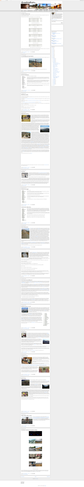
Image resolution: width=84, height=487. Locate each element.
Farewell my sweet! (55, 74)
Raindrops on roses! (24, 94)
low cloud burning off (30, 100)
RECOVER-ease (22, 243)
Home (35, 476)
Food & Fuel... (56, 10)
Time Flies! (23, 171)
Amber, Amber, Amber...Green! (26, 415)
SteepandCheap (28, 98)
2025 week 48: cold (54, 36)
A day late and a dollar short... (26, 207)
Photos (23, 474)
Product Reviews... (46, 10)
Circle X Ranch (36, 384)
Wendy (36, 365)
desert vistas (38, 100)
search (28, 289)
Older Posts (48, 476)
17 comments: (28, 70)
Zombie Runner (32, 98)
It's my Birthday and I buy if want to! (27, 56)
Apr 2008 (54, 81)
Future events (24, 328)
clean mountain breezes (34, 100)
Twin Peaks (35, 344)
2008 (53, 57)
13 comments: (28, 327)
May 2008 (54, 80)
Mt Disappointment (33, 322)
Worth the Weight (24, 205)
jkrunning (36, 417)
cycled (48, 333)
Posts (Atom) (37, 478)
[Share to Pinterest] (34, 109)
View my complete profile (54, 19)
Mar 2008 (54, 82)
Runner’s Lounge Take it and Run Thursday (42, 172)
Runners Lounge (24, 185)
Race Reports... (41, 10)
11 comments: (28, 167)
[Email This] (32, 70)
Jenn (40, 417)
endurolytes (26, 147)
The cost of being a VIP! (25, 251)
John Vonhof (30, 281)
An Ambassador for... (30, 10)
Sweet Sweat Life (54, 40)
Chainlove (26, 98)
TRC (31, 381)
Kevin (44, 417)
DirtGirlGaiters (33, 299)
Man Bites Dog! (54, 73)
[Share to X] (33, 70)
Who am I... (25, 10)
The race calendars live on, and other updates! (56, 43)
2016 (53, 50)
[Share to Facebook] (34, 70)
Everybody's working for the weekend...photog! (56, 77)
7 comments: (28, 109)
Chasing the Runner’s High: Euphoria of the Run (57, 38)
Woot (30, 98)
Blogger (45, 485)
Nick (43, 417)
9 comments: (28, 473)
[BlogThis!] (32, 109)
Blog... (22, 10)
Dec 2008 (54, 58)
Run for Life (25, 365)
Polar (30, 147)
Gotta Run (42, 417)
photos (27, 399)
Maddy (36, 418)
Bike (23, 71)
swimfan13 (34, 365)
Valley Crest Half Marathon (46, 145)
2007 (53, 85)
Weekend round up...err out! (26, 306)
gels (23, 147)
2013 (53, 53)
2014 (53, 52)
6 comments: (28, 425)
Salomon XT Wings (42, 289)
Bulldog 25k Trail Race (25, 113)
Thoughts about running (27, 110)
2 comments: (28, 411)
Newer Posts (22, 476)
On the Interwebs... (51, 10)
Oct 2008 (54, 60)
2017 (53, 49)
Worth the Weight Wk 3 (25, 74)
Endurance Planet (23, 282)
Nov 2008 (54, 59)
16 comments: (28, 374)
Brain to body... (23, 378)
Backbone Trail (22, 319)
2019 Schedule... (36, 10)
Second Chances (30, 365)
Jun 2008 (54, 79)
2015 (53, 51)
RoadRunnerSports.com (34, 252)
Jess (34, 417)
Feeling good (24, 110)
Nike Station (37, 236)
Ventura (45, 310)
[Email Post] (31, 70)
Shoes (23, 276)
